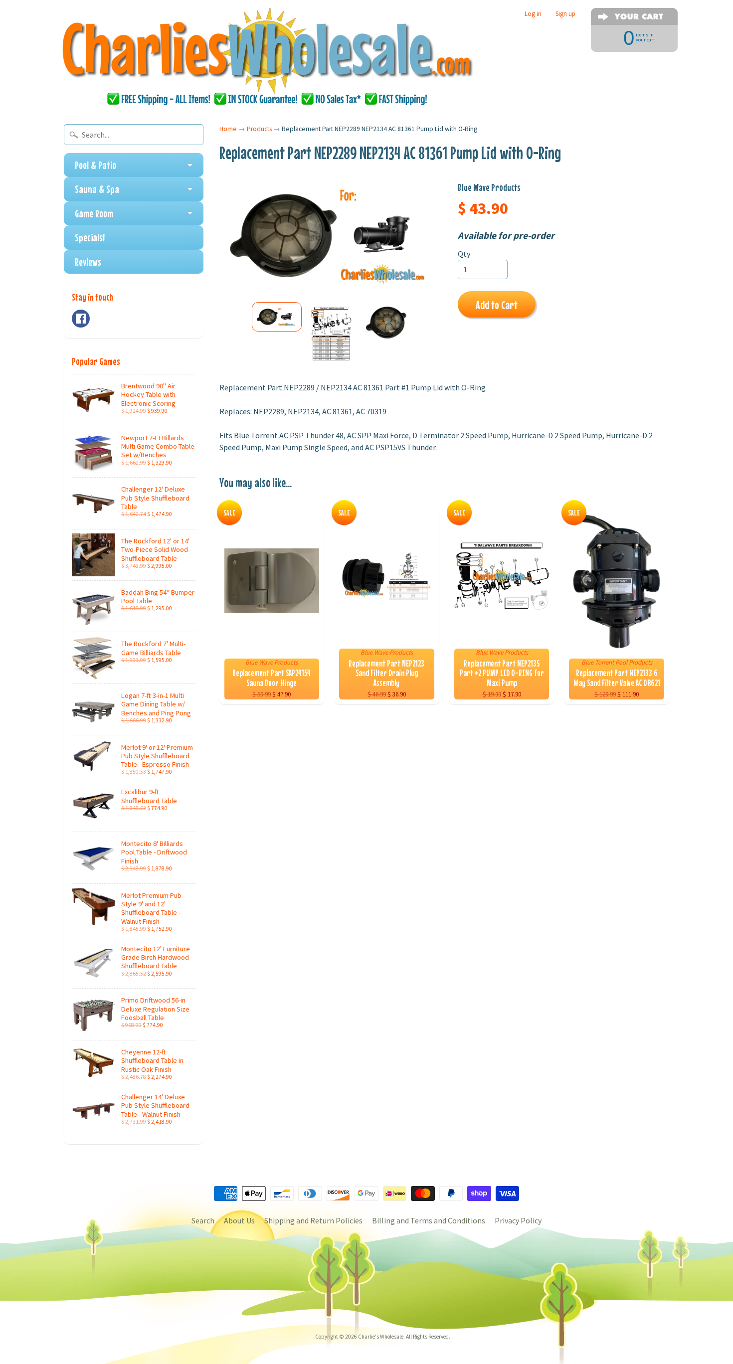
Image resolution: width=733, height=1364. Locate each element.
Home (228, 129)
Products (259, 129)
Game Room (94, 213)
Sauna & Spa (97, 188)
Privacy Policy (518, 1220)
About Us (239, 1220)
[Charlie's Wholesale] (267, 58)
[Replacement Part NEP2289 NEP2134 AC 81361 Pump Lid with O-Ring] (277, 317)
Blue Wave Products (489, 187)
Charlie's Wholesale (380, 1336)
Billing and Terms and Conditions (428, 1220)
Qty (464, 254)
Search (202, 1220)
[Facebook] (81, 319)
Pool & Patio (95, 165)
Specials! (90, 237)
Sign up (565, 13)
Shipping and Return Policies (313, 1220)
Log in (533, 13)
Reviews (88, 261)
